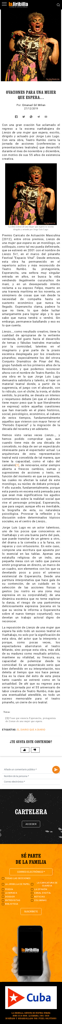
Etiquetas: (9, 729)
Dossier (10, 896)
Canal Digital (42, 893)
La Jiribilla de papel (17, 884)
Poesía (9, 889)
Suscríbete (31, 911)
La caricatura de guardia (47, 884)
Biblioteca (11, 904)
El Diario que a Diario (31, 729)
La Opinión (40, 889)
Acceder (31, 824)
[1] (17, 465)
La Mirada (11, 893)
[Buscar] (58, 4)
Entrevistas (12, 900)
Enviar (56, 770)
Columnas (40, 900)
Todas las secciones (18, 878)
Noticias (39, 896)
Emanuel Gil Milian (33, 105)
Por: (19, 105)
